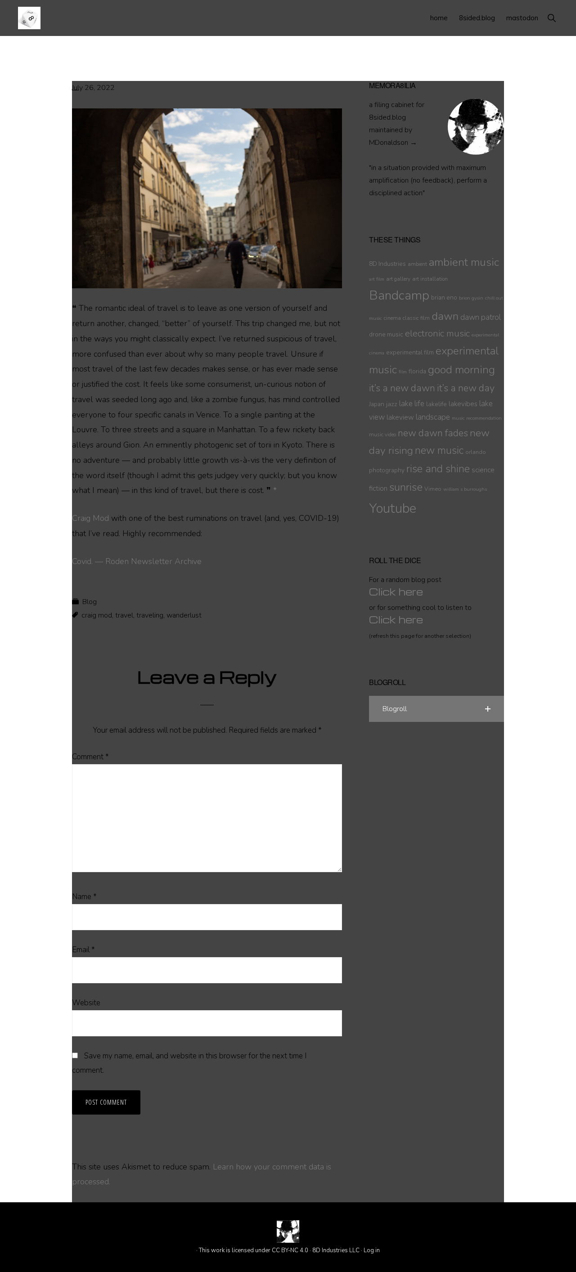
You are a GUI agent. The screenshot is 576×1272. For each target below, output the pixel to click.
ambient (417, 264)
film (403, 371)
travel (124, 615)
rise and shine (438, 469)
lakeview (400, 417)
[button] (551, 17)
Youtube (392, 508)
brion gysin (471, 298)
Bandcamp (399, 295)
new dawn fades (433, 433)
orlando (475, 452)
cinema (392, 318)
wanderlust (184, 615)
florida (417, 371)
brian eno (444, 297)
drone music (386, 334)
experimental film (410, 352)
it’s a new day (466, 388)
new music (439, 450)
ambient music (464, 262)
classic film (416, 318)
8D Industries (387, 264)
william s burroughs (465, 489)
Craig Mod (90, 518)
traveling (149, 615)
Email (83, 950)
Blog (89, 602)
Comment (90, 757)
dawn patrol (480, 317)
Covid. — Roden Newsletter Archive (137, 561)
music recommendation (477, 418)
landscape (433, 417)
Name (84, 896)
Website (86, 1003)
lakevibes (463, 403)
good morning (461, 370)
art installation (430, 278)
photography (387, 470)
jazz (391, 403)
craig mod (96, 615)
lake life (411, 404)
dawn (445, 316)
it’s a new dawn (402, 388)
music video (382, 434)
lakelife (436, 403)
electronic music (437, 333)
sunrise (406, 487)
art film (376, 279)
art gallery (398, 278)
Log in (372, 1250)
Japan (376, 404)
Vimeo (432, 489)
